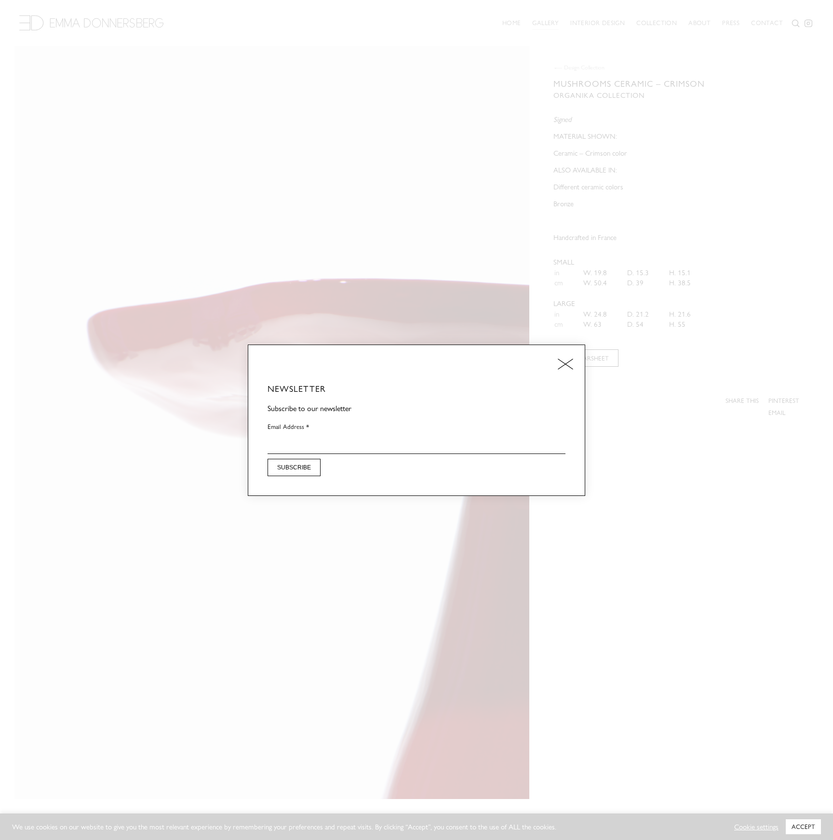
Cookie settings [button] (756, 827)
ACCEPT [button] (803, 826)
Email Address (288, 426)
